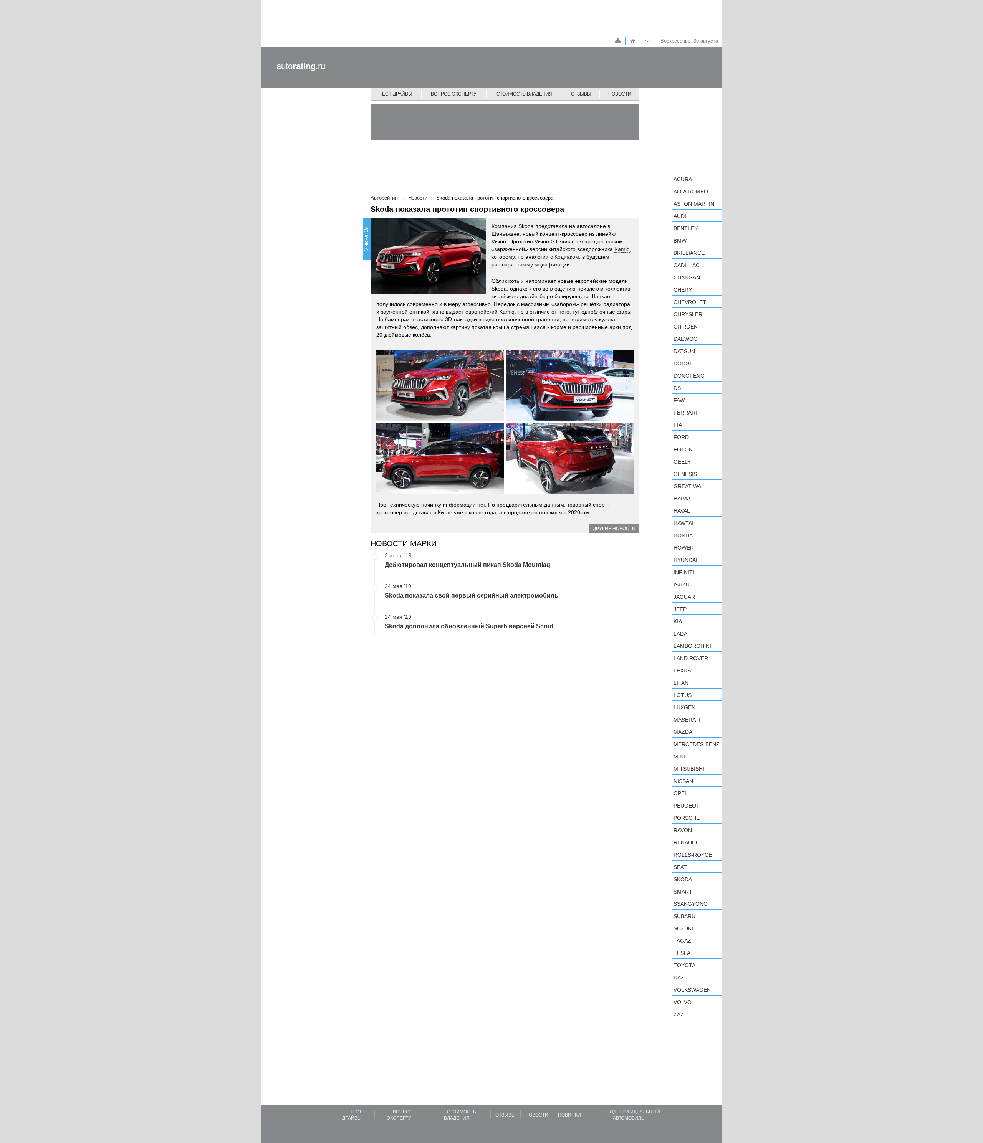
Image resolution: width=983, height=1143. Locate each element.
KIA (678, 621)
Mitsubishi (689, 769)
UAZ (679, 978)
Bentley (686, 228)
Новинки (569, 1115)
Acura (683, 179)
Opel (681, 793)
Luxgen (684, 707)
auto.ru (300, 66)
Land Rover (691, 658)
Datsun (684, 351)
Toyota (684, 965)
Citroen (686, 327)
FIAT (679, 425)
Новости (619, 94)
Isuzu (682, 584)
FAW (679, 400)
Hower (684, 548)
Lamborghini (692, 646)
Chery (683, 290)
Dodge (683, 363)
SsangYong (691, 904)
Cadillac (687, 265)
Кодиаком (566, 257)
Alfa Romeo (691, 191)
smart (683, 892)
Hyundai (685, 560)
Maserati (687, 720)
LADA (680, 634)
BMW (680, 241)
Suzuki (683, 928)
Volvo (683, 1002)
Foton (683, 449)
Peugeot (687, 806)
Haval (682, 511)
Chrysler (688, 314)
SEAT (680, 867)
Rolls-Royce (693, 855)
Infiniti (684, 572)
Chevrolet (690, 302)
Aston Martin (694, 204)
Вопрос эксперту (454, 94)
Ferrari (685, 413)
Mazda (683, 732)
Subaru (684, 916)
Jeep (680, 609)
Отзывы (581, 94)
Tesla (682, 953)
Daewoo (686, 339)
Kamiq (622, 249)
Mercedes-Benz (697, 744)
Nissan (683, 781)
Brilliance (689, 253)
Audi (680, 216)
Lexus (682, 670)
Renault (686, 842)
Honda (683, 535)
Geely (682, 462)
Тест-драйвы (395, 94)
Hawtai (683, 523)
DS (677, 388)
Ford (681, 437)
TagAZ (682, 941)
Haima (682, 499)
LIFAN (681, 683)
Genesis (685, 474)
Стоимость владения (524, 94)
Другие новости (614, 528)
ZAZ (679, 1014)
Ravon (683, 830)
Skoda (683, 879)
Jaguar (684, 597)
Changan (687, 277)
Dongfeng (689, 376)
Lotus (683, 695)
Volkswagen (692, 990)
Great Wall (690, 486)
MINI (679, 756)
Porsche (687, 818)
